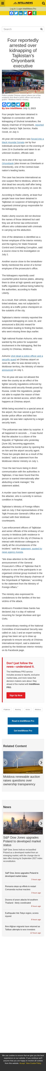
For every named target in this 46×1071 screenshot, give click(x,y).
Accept (22, 1063)
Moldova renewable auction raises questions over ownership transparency (21, 780)
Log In (13, 9)
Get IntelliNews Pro (23, 731)
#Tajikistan (7, 709)
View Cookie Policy (33, 1063)
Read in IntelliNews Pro (23, 721)
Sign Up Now (16, 695)
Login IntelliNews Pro (26, 9)
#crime (28, 709)
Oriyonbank (8, 163)
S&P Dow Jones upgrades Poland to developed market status (22, 841)
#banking (18, 709)
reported (39, 125)
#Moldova (38, 709)
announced (7, 370)
